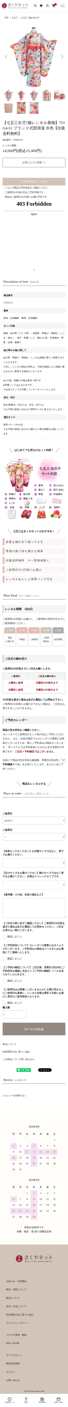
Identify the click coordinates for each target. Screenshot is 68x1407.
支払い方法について (16, 1306)
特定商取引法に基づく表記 (16, 1051)
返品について (9, 1044)
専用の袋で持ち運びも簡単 (24, 551)
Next (61, 56)
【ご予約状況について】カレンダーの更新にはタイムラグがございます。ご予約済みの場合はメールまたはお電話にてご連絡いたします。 (33, 949)
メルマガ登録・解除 (16, 1335)
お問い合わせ (13, 1380)
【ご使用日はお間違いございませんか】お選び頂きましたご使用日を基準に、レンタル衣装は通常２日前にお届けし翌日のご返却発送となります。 (33, 993)
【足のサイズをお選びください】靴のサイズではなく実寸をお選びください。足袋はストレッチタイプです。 (33, 875)
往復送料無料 (28, 560)
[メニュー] (63, 5)
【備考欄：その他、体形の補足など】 (23, 894)
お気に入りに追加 (32, 162)
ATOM (16, 1343)
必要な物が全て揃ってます (24, 541)
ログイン (10, 1372)
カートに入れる (34, 1029)
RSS (8, 1343)
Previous (6, 56)
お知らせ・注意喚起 (16, 1281)
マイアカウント (14, 1355)
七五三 (15, 17)
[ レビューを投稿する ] (14, 1095)
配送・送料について (16, 1289)
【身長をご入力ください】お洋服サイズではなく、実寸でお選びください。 (33, 853)
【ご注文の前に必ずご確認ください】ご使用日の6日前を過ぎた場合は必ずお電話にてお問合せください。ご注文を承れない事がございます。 (34, 927)
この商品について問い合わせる (18, 1059)
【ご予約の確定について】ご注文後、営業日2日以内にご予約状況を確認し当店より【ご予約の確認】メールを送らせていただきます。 (34, 971)
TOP (6, 17)
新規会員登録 (13, 1363)
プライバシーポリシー (17, 1323)
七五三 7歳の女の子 (30, 17)
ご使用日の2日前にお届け (24, 569)
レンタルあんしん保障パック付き (29, 579)
